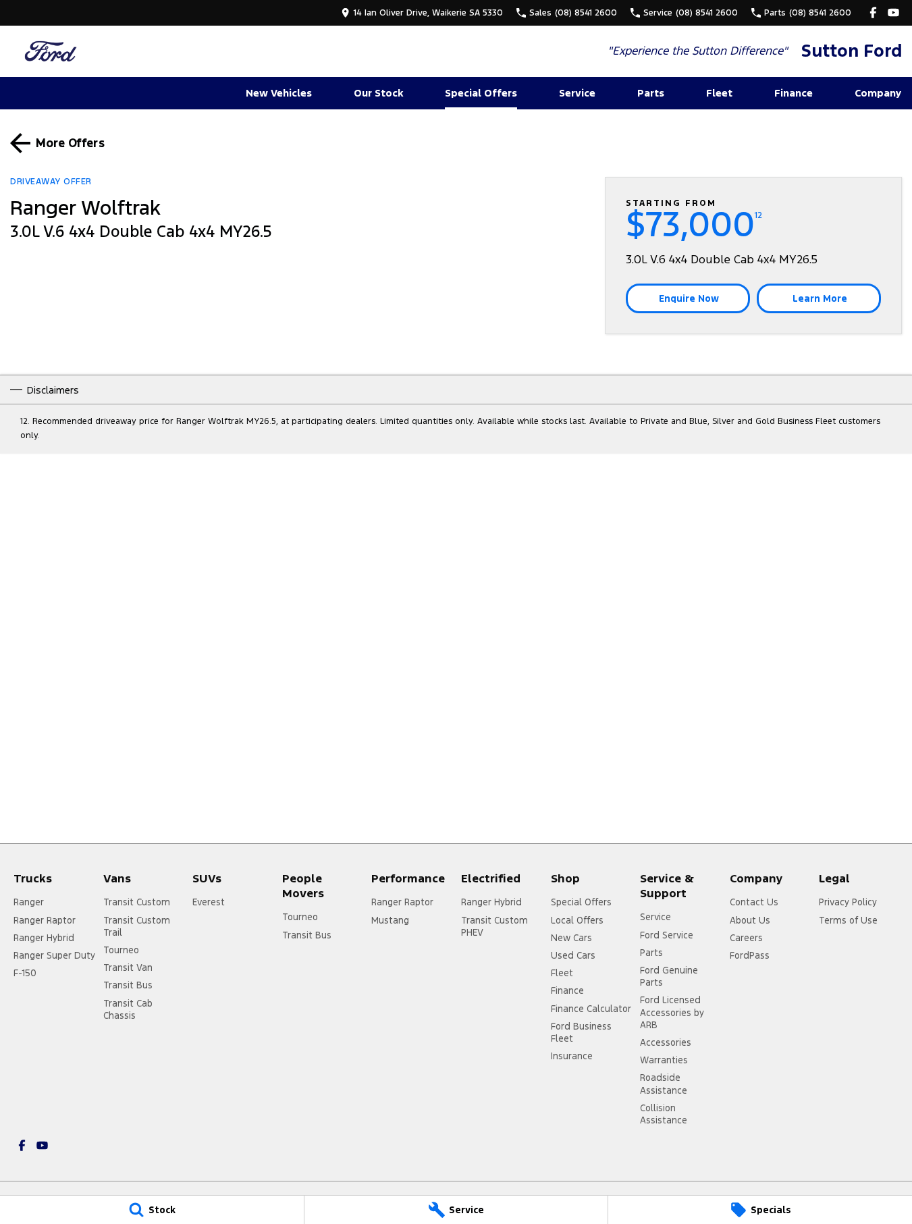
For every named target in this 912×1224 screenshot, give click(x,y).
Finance (793, 92)
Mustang (390, 920)
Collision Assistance (663, 1114)
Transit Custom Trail (136, 926)
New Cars (571, 938)
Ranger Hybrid (44, 938)
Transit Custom (136, 902)
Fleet (719, 92)
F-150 (25, 973)
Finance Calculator (591, 1009)
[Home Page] (50, 51)
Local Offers (577, 920)
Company (878, 92)
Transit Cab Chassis (128, 1009)
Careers (746, 938)
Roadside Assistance (663, 1083)
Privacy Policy (848, 902)
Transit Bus (128, 985)
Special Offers (481, 92)
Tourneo (121, 950)
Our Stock (378, 92)
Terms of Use (848, 920)
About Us (750, 920)
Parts (650, 92)
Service (577, 92)
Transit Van (128, 967)
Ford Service (666, 935)
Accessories (665, 1042)
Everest (208, 902)
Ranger (29, 902)
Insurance (572, 1056)
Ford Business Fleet (581, 1032)
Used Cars (573, 955)
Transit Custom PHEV (494, 926)
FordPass (750, 955)
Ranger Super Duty (54, 955)
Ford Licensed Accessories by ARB (672, 1012)
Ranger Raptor (45, 920)
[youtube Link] (893, 12)
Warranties (664, 1060)
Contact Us (754, 902)
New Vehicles (279, 92)
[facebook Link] (873, 12)
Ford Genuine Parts (669, 976)
